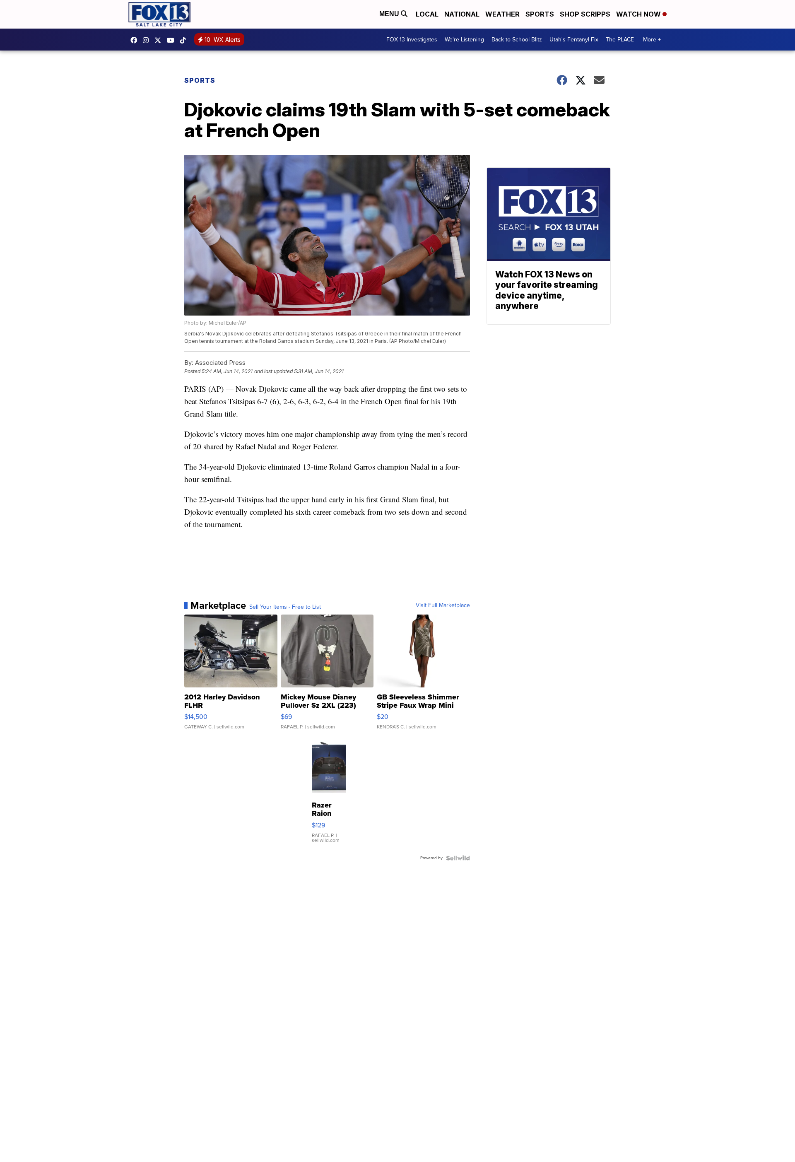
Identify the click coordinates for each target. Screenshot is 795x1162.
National (461, 14)
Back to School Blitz (516, 39)
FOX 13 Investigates (411, 39)
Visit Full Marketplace (443, 605)
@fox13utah (185, 40)
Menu (390, 13)
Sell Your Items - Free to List (285, 607)
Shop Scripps (585, 14)
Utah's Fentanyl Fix (573, 39)
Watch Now (639, 14)
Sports (539, 14)
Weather (502, 14)
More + (652, 39)
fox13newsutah (135, 40)
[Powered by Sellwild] (458, 858)
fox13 (159, 40)
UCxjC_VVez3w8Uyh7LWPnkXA (172, 40)
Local (427, 14)
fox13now (148, 40)
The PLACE (620, 39)
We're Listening (464, 39)
